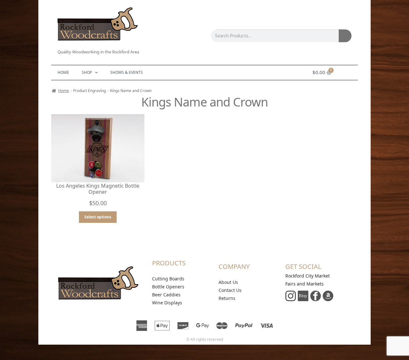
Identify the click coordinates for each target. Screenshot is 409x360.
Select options (97, 217)
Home (63, 72)
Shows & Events (126, 72)
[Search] (345, 35)
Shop (87, 72)
